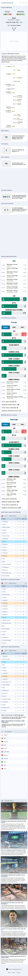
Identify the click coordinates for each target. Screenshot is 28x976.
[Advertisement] (14, 41)
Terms (9, 972)
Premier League (12, 516)
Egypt (6, 516)
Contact (18, 972)
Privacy (13, 972)
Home (13, 327)
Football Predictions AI (17, 969)
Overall (5, 327)
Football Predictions (7, 3)
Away (22, 327)
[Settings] (23, 3)
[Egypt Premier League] (25, 515)
